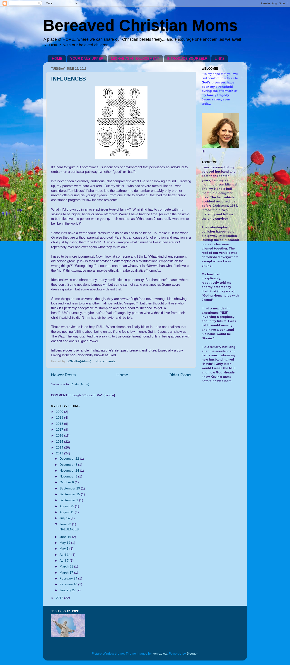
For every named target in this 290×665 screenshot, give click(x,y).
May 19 (65, 542)
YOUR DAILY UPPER (86, 58)
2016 (60, 435)
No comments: (106, 361)
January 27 (68, 590)
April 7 (65, 560)
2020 (60, 411)
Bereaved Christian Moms (140, 25)
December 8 (69, 464)
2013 (60, 453)
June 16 (66, 537)
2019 (60, 417)
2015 (60, 441)
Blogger (192, 653)
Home (122, 375)
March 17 (67, 572)
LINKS (220, 58)
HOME (57, 58)
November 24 (70, 470)
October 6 (67, 482)
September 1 (69, 500)
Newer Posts (63, 375)
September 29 (70, 488)
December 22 (70, 458)
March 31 (67, 566)
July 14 (65, 518)
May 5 (64, 548)
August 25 (67, 506)
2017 (60, 429)
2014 (60, 447)
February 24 (69, 578)
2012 (60, 598)
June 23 (66, 524)
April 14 (65, 554)
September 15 (70, 494)
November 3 (69, 476)
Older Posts (180, 375)
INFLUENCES (68, 79)
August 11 (67, 512)
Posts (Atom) (80, 384)
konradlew (159, 653)
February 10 (69, 584)
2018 (60, 423)
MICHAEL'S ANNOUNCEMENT (135, 58)
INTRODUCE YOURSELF (187, 58)
